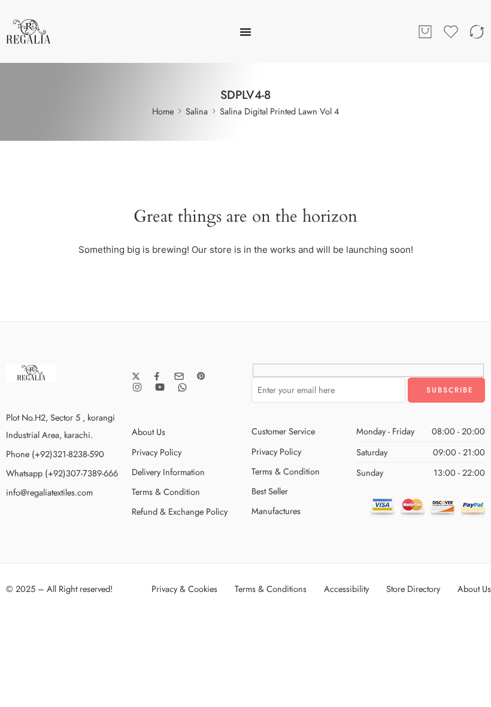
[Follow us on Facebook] (157, 376)
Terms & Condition (166, 491)
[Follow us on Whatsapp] (182, 387)
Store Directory (413, 588)
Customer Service (283, 431)
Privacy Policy (156, 452)
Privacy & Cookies (184, 588)
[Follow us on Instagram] (137, 387)
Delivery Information (168, 472)
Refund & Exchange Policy (180, 511)
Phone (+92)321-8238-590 (55, 454)
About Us (148, 431)
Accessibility (346, 588)
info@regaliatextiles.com (49, 492)
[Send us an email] (179, 376)
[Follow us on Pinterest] (201, 376)
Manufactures (276, 510)
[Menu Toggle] (245, 31)
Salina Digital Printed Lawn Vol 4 (279, 111)
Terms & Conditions (271, 588)
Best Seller (269, 491)
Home (163, 111)
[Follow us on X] (136, 376)
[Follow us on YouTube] (159, 387)
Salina (197, 111)
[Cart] (425, 31)
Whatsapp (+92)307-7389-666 (62, 473)
